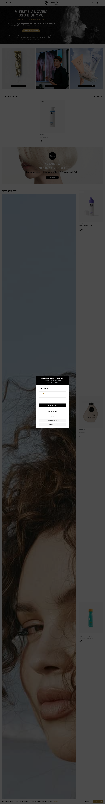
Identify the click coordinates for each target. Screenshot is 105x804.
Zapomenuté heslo (52, 411)
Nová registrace (52, 409)
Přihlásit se (52, 405)
